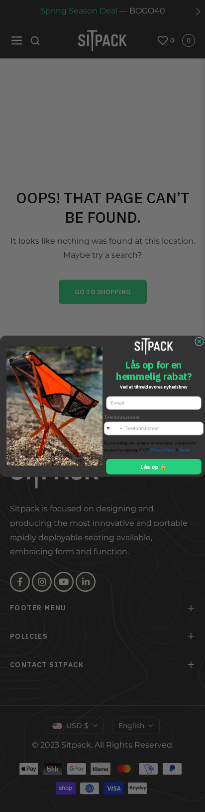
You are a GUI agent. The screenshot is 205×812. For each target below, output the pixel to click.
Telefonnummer (122, 417)
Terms (184, 450)
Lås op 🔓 (153, 466)
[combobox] (113, 427)
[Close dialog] (200, 342)
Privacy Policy (162, 450)
